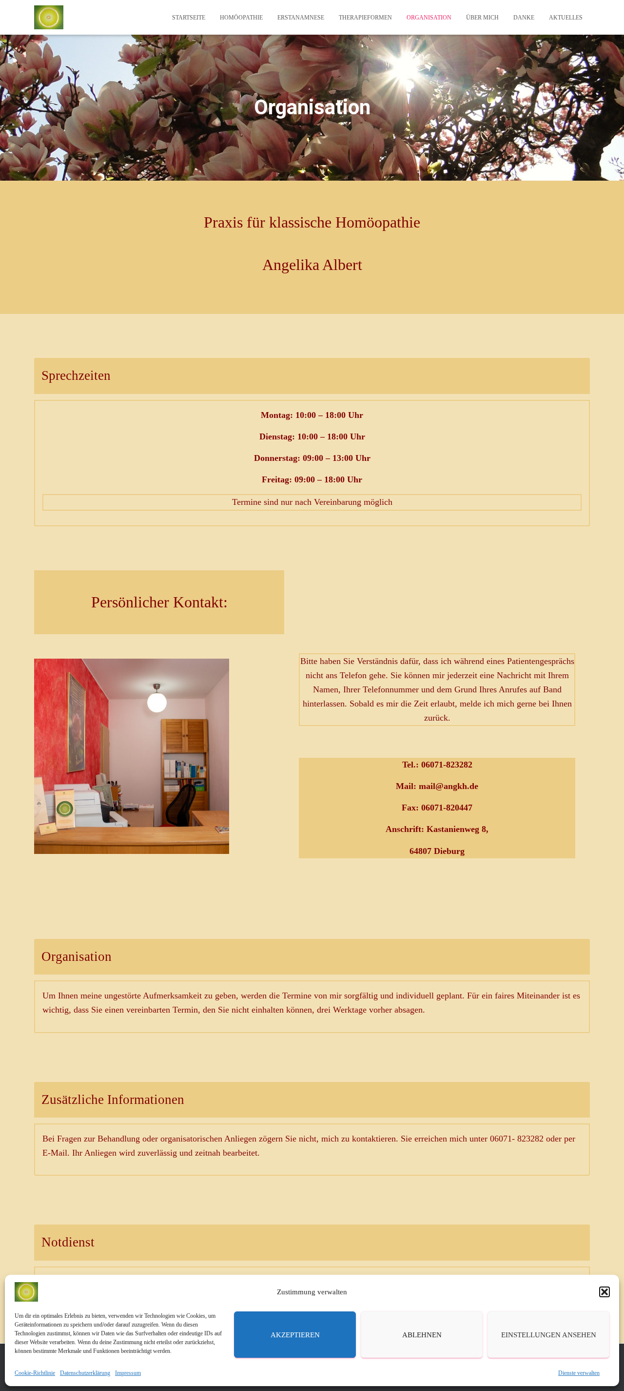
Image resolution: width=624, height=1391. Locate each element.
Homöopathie (241, 17)
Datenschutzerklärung (85, 1373)
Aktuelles (566, 17)
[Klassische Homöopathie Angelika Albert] (49, 17)
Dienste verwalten (579, 1373)
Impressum (128, 1373)
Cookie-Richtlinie (35, 1373)
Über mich (482, 17)
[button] (604, 1292)
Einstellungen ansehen (548, 1335)
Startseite (188, 17)
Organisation (429, 17)
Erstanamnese (300, 17)
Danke (523, 17)
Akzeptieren (295, 1335)
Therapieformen (365, 17)
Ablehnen (422, 1335)
